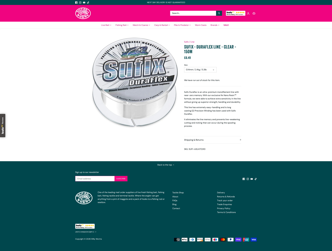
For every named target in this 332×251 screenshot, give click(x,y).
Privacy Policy (223, 208)
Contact (176, 208)
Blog (174, 204)
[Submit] (219, 13)
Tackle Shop (178, 192)
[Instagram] (80, 2)
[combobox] (193, 13)
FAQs (174, 200)
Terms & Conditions (226, 212)
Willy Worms (96, 239)
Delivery (221, 192)
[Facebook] (76, 2)
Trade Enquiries (224, 204)
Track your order (225, 200)
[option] (134, 83)
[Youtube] (84, 2)
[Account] (248, 13)
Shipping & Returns (193, 139)
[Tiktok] (88, 2)
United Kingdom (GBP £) (84, 232)
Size (186, 65)
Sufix (186, 41)
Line (192, 41)
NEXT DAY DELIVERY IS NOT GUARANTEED (166, 2)
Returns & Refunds (226, 196)
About (175, 196)
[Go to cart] (253, 13)
